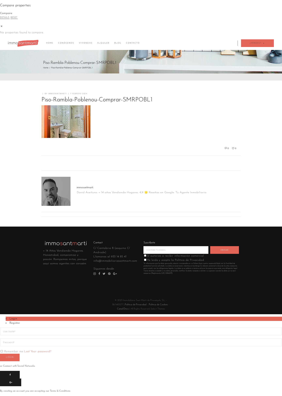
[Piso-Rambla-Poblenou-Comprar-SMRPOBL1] (55, 191)
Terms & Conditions (60, 391)
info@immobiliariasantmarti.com (115, 261)
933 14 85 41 (118, 256)
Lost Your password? (37, 351)
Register (14, 323)
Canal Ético (123, 309)
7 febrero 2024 (78, 94)
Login (13, 318)
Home (45, 67)
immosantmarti (57, 94)
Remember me (13, 351)
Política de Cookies (158, 304)
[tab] (144, 319)
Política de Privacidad (135, 304)
